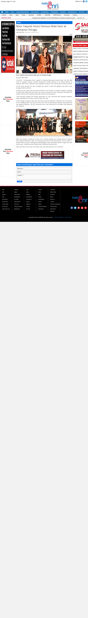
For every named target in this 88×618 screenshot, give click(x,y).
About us (52, 199)
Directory (66, 15)
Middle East (17, 209)
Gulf (3, 197)
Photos (40, 201)
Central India (5, 204)
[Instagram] (78, 208)
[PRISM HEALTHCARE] (44, 158)
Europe (4, 194)
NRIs (6, 12)
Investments (44, 12)
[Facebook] (84, 1)
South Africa (17, 194)
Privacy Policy (53, 206)
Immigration (54, 12)
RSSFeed (52, 211)
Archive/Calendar (42, 206)
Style (17, 15)
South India (5, 206)
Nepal (15, 192)
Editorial (63, 12)
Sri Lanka (16, 199)
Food (10, 15)
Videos (40, 204)
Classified (47, 15)
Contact (75, 15)
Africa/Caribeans (18, 206)
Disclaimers (53, 209)
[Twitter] (86, 1)
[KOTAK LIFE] (8, 72)
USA (3, 192)
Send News (41, 209)
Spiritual (31, 15)
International (35, 12)
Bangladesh (17, 197)
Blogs (51, 197)
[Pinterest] (85, 208)
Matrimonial (57, 15)
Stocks (27, 201)
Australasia (5, 199)
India (12, 12)
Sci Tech (81, 12)
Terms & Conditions (55, 204)
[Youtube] (82, 208)
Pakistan (16, 189)
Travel (23, 15)
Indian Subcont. (6, 209)
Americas (16, 204)
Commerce (29, 199)
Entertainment (72, 12)
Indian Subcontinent (22, 12)
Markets (28, 194)
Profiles (39, 15)
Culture (4, 15)
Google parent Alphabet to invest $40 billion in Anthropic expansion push (45, 18)
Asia (27, 189)
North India (5, 201)
